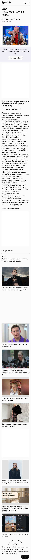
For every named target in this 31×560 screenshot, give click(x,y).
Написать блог (15, 58)
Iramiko (10, 251)
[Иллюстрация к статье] (15, 35)
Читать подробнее (10, 553)
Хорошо (25, 557)
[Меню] (28, 3)
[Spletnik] (6, 2)
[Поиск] (25, 3)
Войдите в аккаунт (9, 259)
